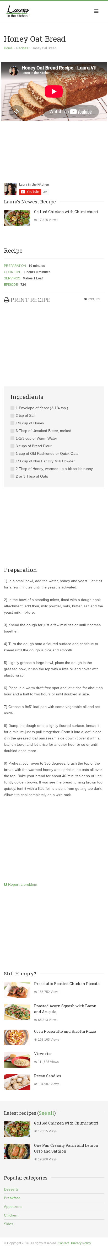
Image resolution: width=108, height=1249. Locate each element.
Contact (63, 1243)
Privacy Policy (81, 1243)
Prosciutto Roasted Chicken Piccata (67, 983)
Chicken (10, 1215)
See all (46, 1113)
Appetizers (12, 1206)
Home (8, 48)
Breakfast (12, 1198)
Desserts (11, 1189)
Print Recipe (30, 300)
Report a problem (22, 884)
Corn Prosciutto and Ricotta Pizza (65, 1031)
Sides (8, 1224)
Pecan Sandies (47, 1075)
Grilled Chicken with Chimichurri (66, 211)
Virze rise (43, 1053)
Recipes (22, 48)
